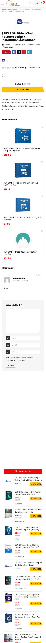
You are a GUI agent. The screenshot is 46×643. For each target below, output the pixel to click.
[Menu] (3, 3)
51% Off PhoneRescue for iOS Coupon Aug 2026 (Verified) (27, 528)
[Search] (30, 3)
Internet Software (34, 45)
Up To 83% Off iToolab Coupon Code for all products (28, 563)
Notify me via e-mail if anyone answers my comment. (20, 359)
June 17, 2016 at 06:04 (20, 281)
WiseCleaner (19, 557)
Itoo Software (19, 521)
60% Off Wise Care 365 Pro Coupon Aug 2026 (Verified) (27, 546)
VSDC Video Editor (21, 589)
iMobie (17, 539)
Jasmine (8, 45)
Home (4, 10)
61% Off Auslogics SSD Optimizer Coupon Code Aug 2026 (27, 616)
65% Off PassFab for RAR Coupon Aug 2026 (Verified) (21, 184)
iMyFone (18, 483)
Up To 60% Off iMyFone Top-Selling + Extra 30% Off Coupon (28, 478)
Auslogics (18, 504)
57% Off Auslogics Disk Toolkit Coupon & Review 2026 (28, 493)
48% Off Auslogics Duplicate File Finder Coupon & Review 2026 (27, 596)
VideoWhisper (12, 10)
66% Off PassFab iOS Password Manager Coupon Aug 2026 (22, 149)
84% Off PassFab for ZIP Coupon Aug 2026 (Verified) (23, 218)
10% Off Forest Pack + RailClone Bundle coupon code (28, 510)
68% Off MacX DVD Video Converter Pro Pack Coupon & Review (28, 637)
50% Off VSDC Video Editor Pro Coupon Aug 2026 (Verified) (28, 578)
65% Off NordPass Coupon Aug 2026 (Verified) (20, 253)
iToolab (17, 568)
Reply (40, 275)
